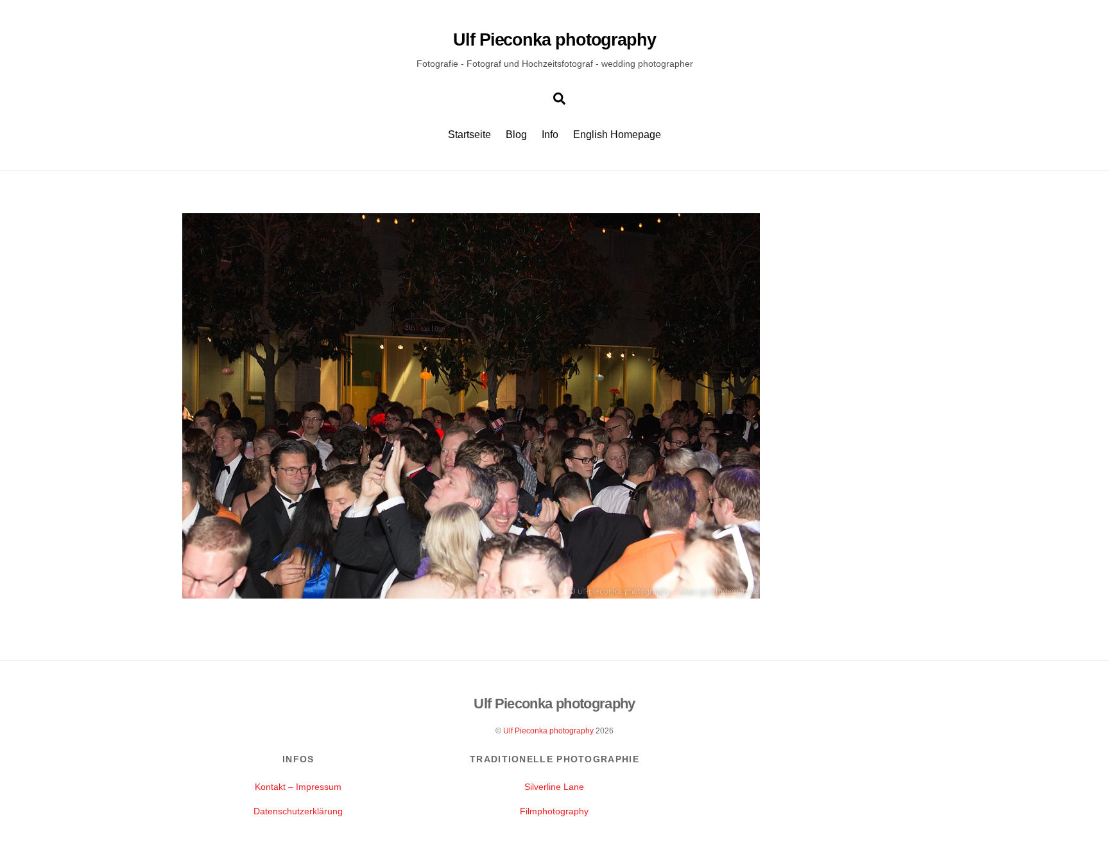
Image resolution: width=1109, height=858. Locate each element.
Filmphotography (554, 811)
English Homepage (617, 134)
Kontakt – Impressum (298, 787)
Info (550, 134)
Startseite (469, 134)
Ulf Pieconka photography (548, 730)
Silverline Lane (554, 787)
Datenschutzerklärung (298, 811)
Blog (516, 134)
